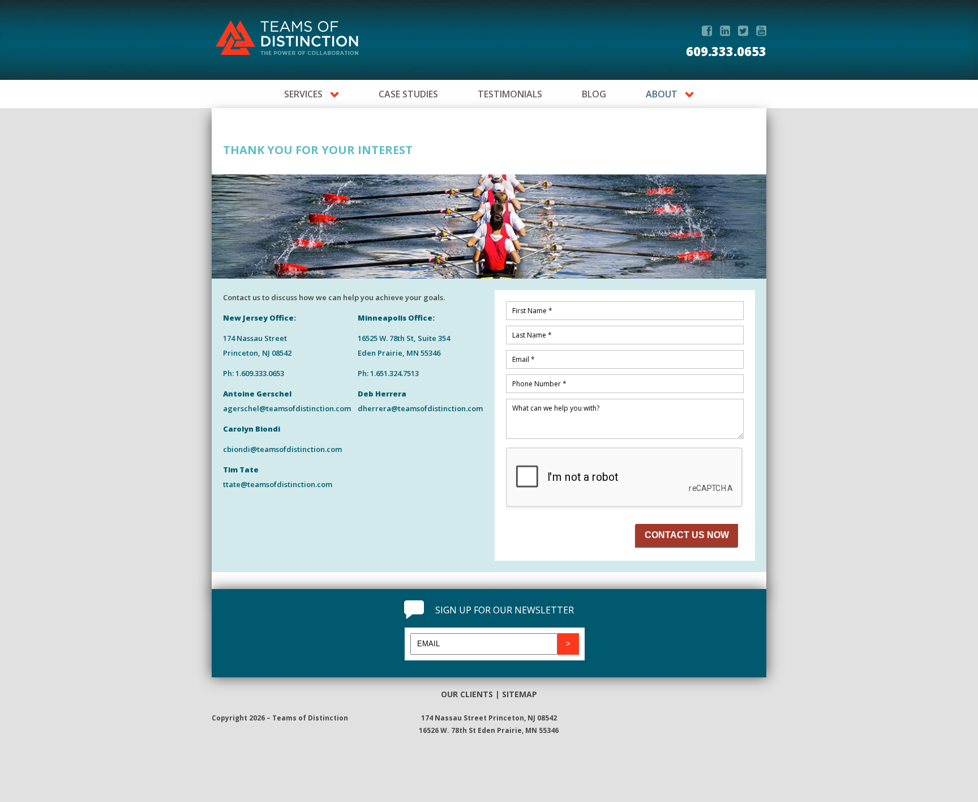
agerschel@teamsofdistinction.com (287, 408)
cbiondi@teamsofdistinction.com (282, 449)
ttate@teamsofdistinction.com (277, 484)
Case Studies (408, 94)
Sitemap (519, 694)
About (661, 94)
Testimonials (510, 94)
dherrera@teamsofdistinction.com (420, 408)
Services (303, 94)
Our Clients (467, 694)
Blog (594, 94)
